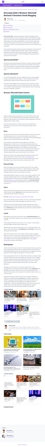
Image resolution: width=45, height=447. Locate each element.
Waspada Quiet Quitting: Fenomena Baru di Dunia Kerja (21, 196)
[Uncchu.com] (23, 2)
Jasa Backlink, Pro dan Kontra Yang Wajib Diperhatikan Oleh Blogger (12, 350)
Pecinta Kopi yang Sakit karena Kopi (31, 367)
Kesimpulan (7, 31)
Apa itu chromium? (9, 27)
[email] (19, 321)
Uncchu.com (24, 444)
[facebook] (7, 321)
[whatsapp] (12, 321)
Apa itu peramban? (9, 25)
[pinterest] (16, 321)
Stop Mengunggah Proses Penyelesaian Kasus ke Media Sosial (12, 368)
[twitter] (9, 321)
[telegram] (14, 321)
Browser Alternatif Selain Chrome (12, 29)
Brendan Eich (30, 156)
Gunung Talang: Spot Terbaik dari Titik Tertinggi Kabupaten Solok (32, 350)
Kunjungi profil (10, 432)
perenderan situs (11, 180)
